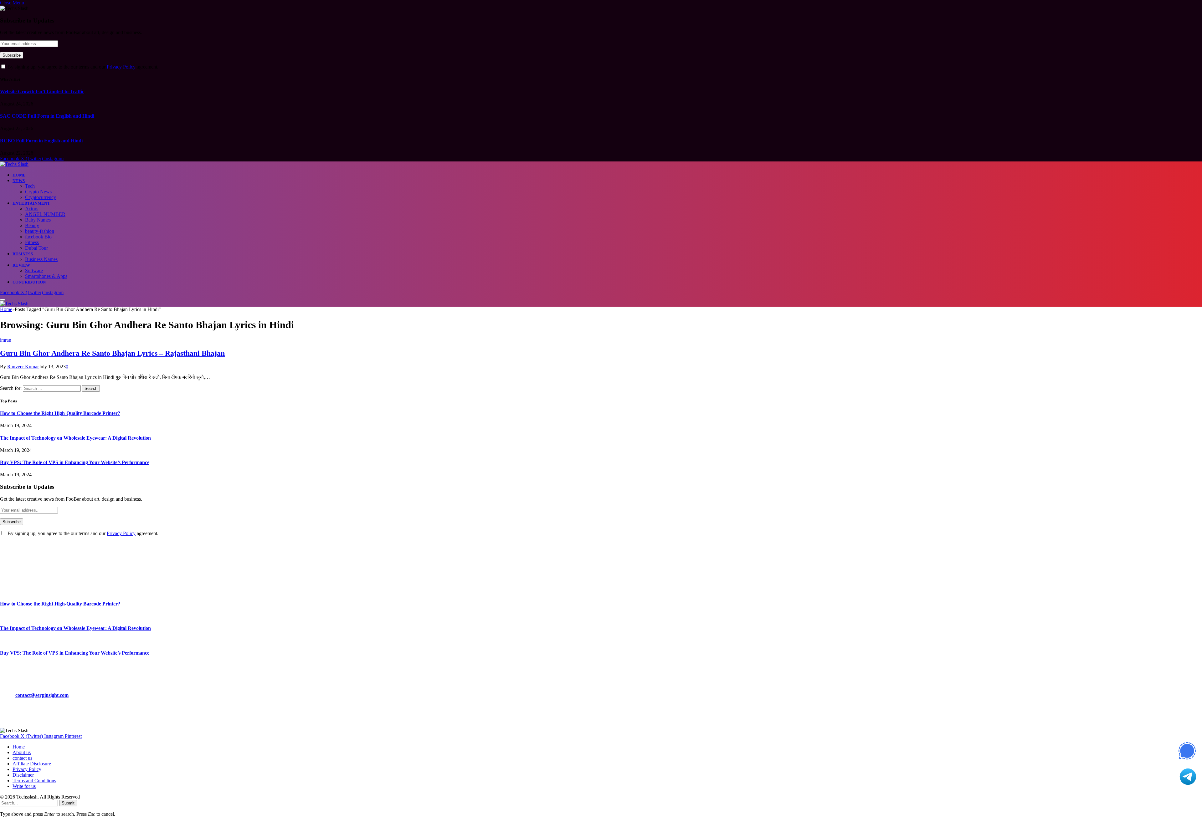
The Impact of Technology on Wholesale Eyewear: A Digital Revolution (75, 438)
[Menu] (2, 300)
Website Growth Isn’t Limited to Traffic (42, 91)
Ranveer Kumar (23, 366)
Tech (30, 186)
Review (21, 265)
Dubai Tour (36, 248)
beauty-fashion (39, 231)
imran (5, 340)
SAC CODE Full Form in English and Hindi (47, 116)
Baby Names (38, 219)
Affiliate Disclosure (32, 763)
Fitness (32, 242)
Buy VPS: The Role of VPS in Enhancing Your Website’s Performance (74, 462)
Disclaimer (23, 775)
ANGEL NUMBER (45, 214)
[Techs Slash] (14, 164)
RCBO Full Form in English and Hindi (41, 140)
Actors (31, 208)
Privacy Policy (121, 66)
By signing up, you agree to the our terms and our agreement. (82, 66)
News (19, 180)
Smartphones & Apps (46, 276)
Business (23, 254)
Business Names (41, 259)
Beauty (32, 225)
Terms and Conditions (34, 780)
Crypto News (38, 191)
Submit (68, 803)
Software (34, 270)
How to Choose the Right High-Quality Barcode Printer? (60, 413)
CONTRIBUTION (29, 282)
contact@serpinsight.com (42, 695)
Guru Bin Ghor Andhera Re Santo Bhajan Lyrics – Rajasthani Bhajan (112, 353)
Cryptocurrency (40, 197)
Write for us (24, 786)
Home (19, 175)
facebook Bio (38, 236)
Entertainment (31, 203)
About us (22, 752)
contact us (22, 758)
